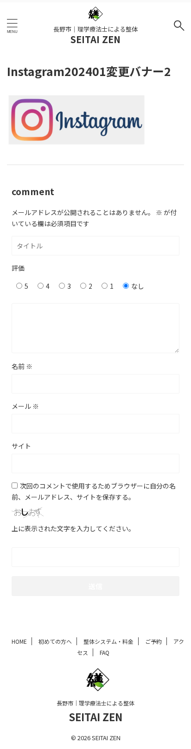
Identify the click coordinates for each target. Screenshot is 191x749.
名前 (22, 366)
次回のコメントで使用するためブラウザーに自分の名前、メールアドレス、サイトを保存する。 (94, 491)
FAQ (104, 652)
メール (25, 406)
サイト (21, 446)
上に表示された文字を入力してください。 (73, 528)
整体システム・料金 (108, 641)
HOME (19, 641)
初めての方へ (55, 641)
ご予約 (153, 641)
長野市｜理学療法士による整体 (95, 703)
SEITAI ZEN (95, 39)
